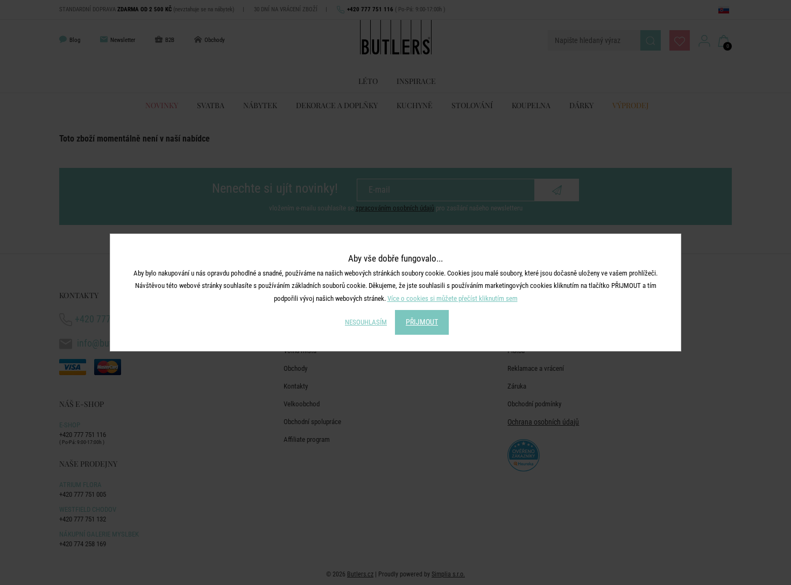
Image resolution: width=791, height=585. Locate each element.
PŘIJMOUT (422, 322)
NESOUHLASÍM (366, 322)
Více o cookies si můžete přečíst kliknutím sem (452, 298)
